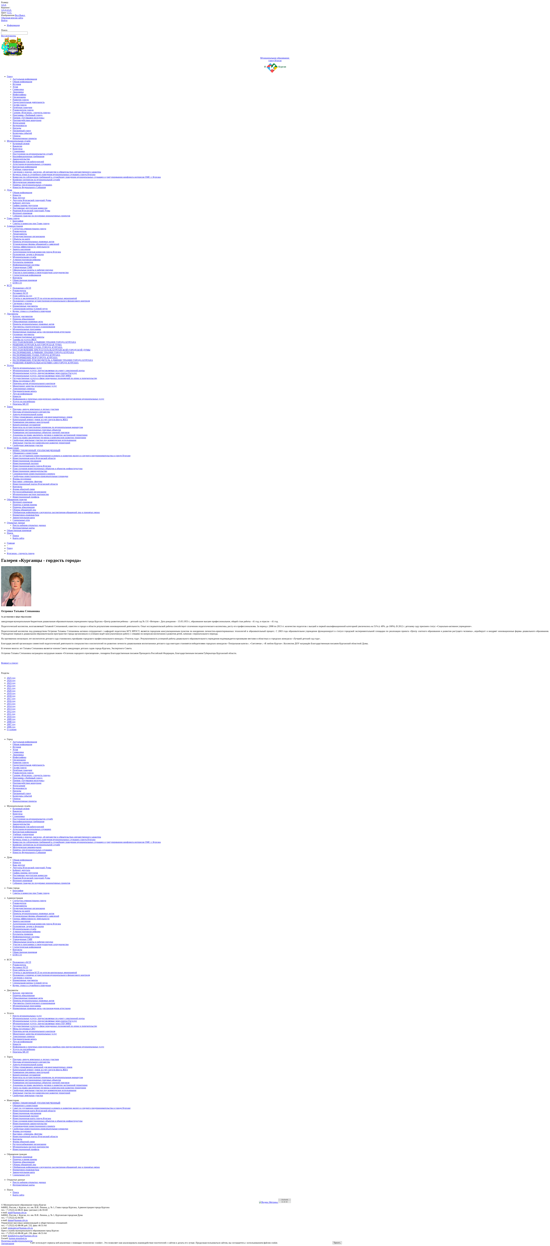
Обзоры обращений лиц (24, 510)
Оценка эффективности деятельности (31, 246)
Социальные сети (21, 520)
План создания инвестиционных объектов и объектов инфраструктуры (47, 468)
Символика (18, 89)
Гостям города (19, 105)
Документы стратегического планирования (34, 326)
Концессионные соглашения (26, 424)
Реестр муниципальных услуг (27, 368)
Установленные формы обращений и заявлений (36, 244)
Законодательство (21, 159)
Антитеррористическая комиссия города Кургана (37, 252)
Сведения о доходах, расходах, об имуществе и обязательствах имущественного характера (57, 172)
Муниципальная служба (19, 141)
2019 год (11, 693)
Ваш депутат (19, 197)
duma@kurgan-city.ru (18, 1220)
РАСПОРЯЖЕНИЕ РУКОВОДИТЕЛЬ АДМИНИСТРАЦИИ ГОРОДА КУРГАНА (53, 360)
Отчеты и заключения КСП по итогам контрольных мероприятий (45, 298)
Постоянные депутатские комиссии (30, 208)
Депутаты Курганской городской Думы (32, 200)
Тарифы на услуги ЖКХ (25, 339)
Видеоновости (20, 125)
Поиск (10, 533)
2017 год (11, 698)
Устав (15, 87)
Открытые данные (16, 522)
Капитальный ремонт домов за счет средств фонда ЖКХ (40, 419)
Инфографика (19, 94)
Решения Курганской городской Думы (31, 210)
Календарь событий (22, 133)
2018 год (11, 696)
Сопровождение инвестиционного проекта (34, 473)
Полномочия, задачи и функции (28, 254)
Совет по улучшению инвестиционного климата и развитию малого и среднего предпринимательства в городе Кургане (71, 455)
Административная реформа (27, 259)
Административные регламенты (28, 337)
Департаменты (20, 234)
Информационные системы (26, 265)
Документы (12, 314)
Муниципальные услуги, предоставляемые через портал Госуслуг (45, 373)
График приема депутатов (25, 205)
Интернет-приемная (22, 213)
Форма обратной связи (24, 489)
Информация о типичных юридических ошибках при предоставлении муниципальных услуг (58, 399)
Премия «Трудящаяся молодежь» (29, 118)
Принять (337, 1243)
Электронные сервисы (24, 388)
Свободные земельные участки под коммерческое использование (44, 440)
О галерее (11, 729)
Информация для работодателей (28, 161)
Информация (13, 25)
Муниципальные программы (27, 329)
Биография (18, 221)
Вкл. (17, 15)
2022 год (11, 685)
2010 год (11, 716)
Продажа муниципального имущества (31, 412)
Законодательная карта (24, 517)
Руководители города (23, 110)
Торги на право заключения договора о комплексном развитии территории (49, 437)
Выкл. (22, 15)
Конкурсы (17, 148)
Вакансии (17, 146)
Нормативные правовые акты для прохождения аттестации (42, 332)
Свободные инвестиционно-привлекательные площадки (40, 476)
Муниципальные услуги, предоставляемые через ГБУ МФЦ (42, 375)
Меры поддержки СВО (24, 381)
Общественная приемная (25, 280)
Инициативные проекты (25, 138)
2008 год (11, 722)
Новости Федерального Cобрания (29, 187)
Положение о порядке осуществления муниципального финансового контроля (51, 301)
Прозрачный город (22, 130)
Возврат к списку (9, 663)
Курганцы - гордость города (20, 553)
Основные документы (23, 334)
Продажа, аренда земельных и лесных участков (36, 409)
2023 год (11, 683)
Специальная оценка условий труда (30, 308)
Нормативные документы (25, 306)
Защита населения (21, 249)
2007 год (11, 724)
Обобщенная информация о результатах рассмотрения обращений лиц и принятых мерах (56, 512)
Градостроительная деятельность (29, 102)
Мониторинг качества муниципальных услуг (35, 386)
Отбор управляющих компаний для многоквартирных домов (42, 417)
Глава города (13, 218)
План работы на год (22, 295)
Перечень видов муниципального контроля (34, 383)
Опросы (16, 136)
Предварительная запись (25, 391)
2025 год (11, 678)
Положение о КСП (22, 288)
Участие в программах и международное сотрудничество (41, 272)
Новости (17, 195)
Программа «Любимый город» (28, 115)
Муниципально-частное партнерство (31, 494)
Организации (19, 97)
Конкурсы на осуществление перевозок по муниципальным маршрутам (48, 427)
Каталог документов (23, 316)
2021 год (11, 688)
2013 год (11, 709)
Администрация (15, 226)
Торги (10, 406)
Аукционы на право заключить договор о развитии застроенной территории (50, 435)
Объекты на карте (21, 239)
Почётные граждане (22, 107)
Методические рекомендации (27, 182)
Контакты (17, 277)
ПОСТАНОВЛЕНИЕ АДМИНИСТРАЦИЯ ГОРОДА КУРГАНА (44, 342)
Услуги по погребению (24, 401)
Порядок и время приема (25, 504)
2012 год (11, 711)
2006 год (11, 727)
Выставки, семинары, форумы (27, 481)
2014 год (11, 706)
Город (10, 76)
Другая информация (22, 394)
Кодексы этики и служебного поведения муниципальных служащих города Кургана (54, 174)
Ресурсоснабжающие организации (29, 492)
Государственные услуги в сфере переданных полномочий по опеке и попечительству (55, 378)
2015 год (11, 703)
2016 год (11, 701)
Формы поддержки (22, 479)
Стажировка (19, 151)
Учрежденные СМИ (22, 267)
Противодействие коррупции (27, 120)
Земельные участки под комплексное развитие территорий (41, 443)
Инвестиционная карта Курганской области (34, 458)
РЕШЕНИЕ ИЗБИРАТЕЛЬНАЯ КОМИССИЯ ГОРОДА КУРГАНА (46, 363)
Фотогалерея (19, 123)
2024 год (11, 680)
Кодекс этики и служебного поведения (32, 311)
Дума (9, 190)
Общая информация (22, 81)
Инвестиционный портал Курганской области (35, 484)
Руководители (19, 231)
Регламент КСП (20, 293)
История (17, 84)
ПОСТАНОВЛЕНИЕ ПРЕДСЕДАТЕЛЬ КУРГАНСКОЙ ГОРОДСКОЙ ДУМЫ (51, 350)
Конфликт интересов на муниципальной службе (36, 179)
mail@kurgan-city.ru (17, 1212)
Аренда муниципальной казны (28, 414)
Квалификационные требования (28, 156)
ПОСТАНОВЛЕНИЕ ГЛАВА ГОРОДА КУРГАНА (37, 347)
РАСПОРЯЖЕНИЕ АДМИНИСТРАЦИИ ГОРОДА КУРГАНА (43, 352)
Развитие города (21, 99)
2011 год (11, 714)
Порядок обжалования (24, 319)
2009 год (11, 719)
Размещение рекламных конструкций (31, 422)
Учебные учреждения (23, 169)
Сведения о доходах (22, 303)
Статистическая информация (27, 275)
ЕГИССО (17, 283)
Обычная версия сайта (12, 18)
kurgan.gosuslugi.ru (18, 1238)
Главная (11, 543)
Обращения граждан (17, 499)
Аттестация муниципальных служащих (32, 164)
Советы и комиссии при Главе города (31, 223)
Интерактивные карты (24, 528)
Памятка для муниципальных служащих (32, 185)
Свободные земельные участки (28, 445)
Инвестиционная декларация (27, 461)
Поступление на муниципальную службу (33, 154)
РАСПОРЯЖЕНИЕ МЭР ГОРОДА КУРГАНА (35, 357)
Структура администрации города (29, 228)
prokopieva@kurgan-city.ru (20, 1228)
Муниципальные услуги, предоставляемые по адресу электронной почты (49, 370)
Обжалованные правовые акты (28, 321)
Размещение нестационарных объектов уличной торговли (41, 432)
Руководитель (19, 290)
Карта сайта (18, 538)
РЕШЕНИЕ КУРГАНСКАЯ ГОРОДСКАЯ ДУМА (37, 344)
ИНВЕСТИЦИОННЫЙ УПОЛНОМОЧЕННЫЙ (36, 450)
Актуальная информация (25, 79)
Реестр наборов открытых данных (29, 525)
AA (3, 10)
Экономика (18, 92)
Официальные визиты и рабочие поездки (33, 270)
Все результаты (8, 36)
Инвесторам (13, 448)
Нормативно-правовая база (26, 515)
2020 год (11, 691)
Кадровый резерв (21, 143)
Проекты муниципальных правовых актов (33, 241)
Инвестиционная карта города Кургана (32, 466)
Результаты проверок (23, 262)
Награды (17, 128)
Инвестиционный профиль (26, 497)
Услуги (10, 365)
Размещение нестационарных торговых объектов (37, 430)
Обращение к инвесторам (25, 453)
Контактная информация (25, 167)
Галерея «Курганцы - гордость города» (32, 112)
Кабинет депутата (21, 203)
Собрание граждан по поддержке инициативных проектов (41, 216)
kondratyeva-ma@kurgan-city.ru (22, 1236)
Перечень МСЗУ (21, 404)
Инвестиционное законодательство (30, 471)
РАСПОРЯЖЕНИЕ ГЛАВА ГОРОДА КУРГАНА (36, 355)
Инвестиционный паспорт (26, 463)
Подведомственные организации (29, 236)
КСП (9, 285)
